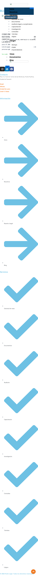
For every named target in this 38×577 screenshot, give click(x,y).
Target (13, 41)
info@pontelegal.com (10, 84)
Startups (14, 45)
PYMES (14, 47)
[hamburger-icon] (32, 8)
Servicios (13, 15)
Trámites (15, 34)
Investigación (16, 29)
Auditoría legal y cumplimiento (22, 24)
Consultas (15, 32)
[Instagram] (23, 17)
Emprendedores (17, 50)
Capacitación (16, 27)
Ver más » (5, 54)
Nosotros (13, 12)
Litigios (14, 36)
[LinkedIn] (27, 17)
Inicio (12, 9)
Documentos (16, 22)
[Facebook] (32, 17)
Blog (11, 60)
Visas (12, 54)
